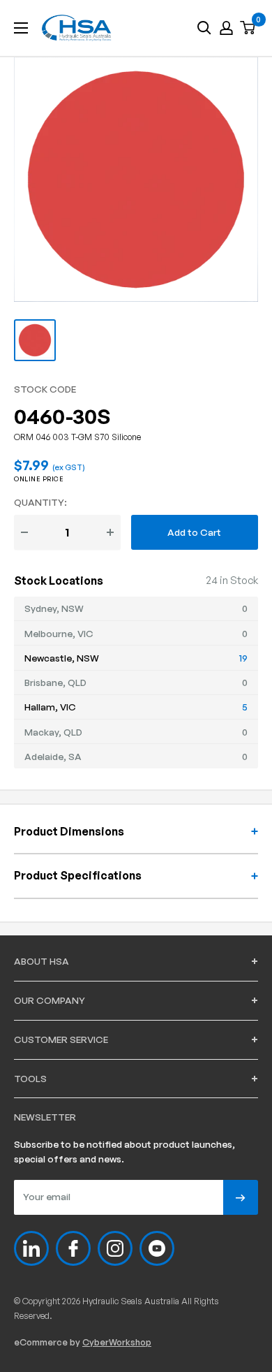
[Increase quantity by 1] (110, 532)
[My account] (226, 28)
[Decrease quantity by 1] (24, 532)
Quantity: (40, 502)
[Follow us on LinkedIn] (31, 1248)
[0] (248, 28)
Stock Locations (58, 581)
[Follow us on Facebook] (73, 1248)
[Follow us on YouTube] (156, 1248)
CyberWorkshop (116, 1342)
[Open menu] (21, 28)
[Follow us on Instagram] (115, 1248)
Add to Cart (194, 532)
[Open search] (204, 28)
